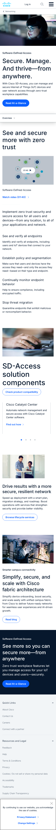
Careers (6, 722)
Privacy (6, 767)
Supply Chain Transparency (15, 793)
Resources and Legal (14, 740)
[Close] (51, 803)
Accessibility (8, 780)
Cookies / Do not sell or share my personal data (25, 773)
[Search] (42, 4)
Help (4, 754)
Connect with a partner (13, 729)
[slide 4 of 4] (34, 439)
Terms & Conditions (11, 760)
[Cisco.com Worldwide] (6, 4)
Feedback (7, 747)
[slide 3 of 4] (30, 439)
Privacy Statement (26, 817)
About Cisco (8, 709)
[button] (28, 170)
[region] (28, 814)
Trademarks (8, 787)
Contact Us (7, 716)
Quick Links (9, 702)
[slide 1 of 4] (21, 439)
